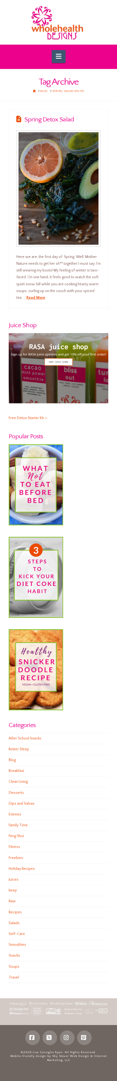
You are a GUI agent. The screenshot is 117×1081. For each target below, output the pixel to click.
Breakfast (16, 771)
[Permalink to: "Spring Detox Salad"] (59, 188)
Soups (14, 966)
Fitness (14, 847)
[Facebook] (32, 1037)
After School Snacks (25, 738)
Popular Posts (26, 436)
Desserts (16, 793)
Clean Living (18, 782)
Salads (14, 923)
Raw (12, 901)
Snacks (14, 955)
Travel (14, 977)
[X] (49, 1037)
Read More (35, 298)
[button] (59, 56)
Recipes (15, 912)
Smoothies (17, 945)
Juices (14, 879)
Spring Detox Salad (49, 119)
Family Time (18, 825)
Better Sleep (19, 749)
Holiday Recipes (22, 869)
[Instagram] (67, 1037)
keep (13, 890)
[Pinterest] (84, 1037)
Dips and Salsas (22, 803)
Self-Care (17, 934)
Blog (12, 760)
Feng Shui (16, 836)
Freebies (16, 858)
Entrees (15, 814)
